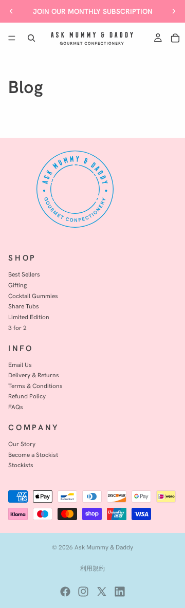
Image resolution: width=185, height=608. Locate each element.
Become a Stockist (33, 454)
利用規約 (92, 568)
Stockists (20, 465)
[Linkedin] (120, 591)
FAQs (15, 407)
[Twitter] (102, 591)
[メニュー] (12, 38)
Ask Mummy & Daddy (104, 547)
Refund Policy (27, 396)
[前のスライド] (11, 11)
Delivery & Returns (33, 375)
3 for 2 (17, 327)
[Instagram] (83, 591)
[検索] (31, 38)
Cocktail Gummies (33, 296)
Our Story (21, 444)
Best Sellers (24, 274)
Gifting (17, 285)
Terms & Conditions (35, 386)
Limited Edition (28, 317)
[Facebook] (65, 591)
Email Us (20, 365)
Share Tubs (23, 306)
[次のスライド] (173, 11)
